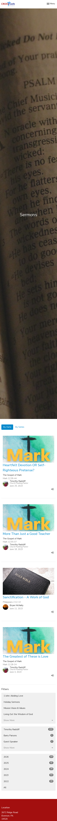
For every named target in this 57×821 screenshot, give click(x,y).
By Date (7, 427)
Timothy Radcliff (28, 729)
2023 (28, 775)
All (5, 787)
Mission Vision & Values (14, 708)
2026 (28, 756)
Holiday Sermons (12, 702)
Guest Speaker (28, 741)
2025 (28, 762)
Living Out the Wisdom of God (18, 714)
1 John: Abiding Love (13, 695)
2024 (28, 769)
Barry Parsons (28, 735)
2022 (28, 781)
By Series (19, 427)
